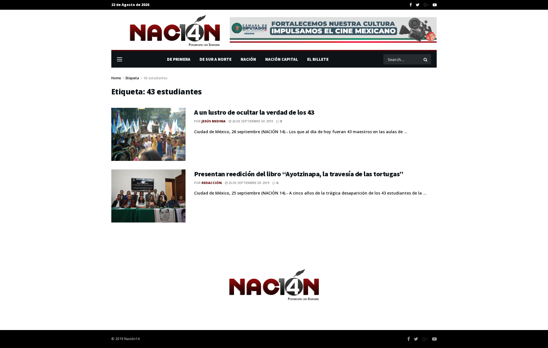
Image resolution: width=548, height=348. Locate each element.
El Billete (318, 59)
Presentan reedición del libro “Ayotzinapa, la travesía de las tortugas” (298, 173)
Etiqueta (132, 78)
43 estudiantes (156, 78)
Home (116, 78)
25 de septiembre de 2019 (248, 183)
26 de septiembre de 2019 (252, 121)
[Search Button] (426, 59)
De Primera (178, 59)
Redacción (212, 183)
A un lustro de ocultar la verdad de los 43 (254, 112)
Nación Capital (281, 59)
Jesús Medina (213, 121)
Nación (248, 59)
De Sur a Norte (215, 59)
